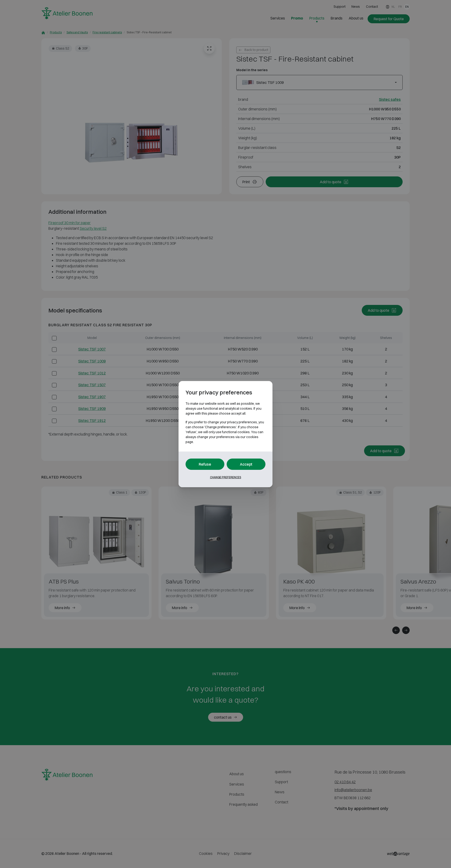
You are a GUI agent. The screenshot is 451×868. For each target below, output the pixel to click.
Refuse (205, 464)
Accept (246, 464)
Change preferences (225, 477)
